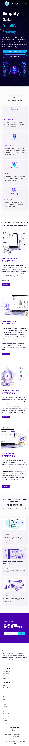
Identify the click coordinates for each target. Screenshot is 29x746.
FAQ (4, 692)
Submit (21, 633)
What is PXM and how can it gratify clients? (14, 532)
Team (4, 704)
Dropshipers (6, 678)
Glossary (5, 720)
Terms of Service (7, 716)
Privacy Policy (6, 713)
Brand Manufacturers (8, 671)
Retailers (5, 676)
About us (5, 699)
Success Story (6, 687)
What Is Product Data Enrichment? (12, 593)
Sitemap (5, 723)
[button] (26, 3)
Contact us (5, 702)
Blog (4, 685)
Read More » (5, 542)
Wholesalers (6, 673)
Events (4, 690)
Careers (5, 706)
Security (5, 718)
